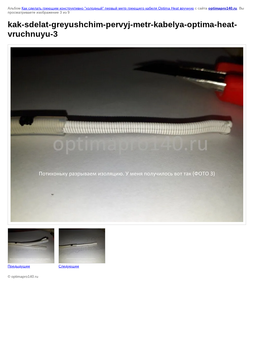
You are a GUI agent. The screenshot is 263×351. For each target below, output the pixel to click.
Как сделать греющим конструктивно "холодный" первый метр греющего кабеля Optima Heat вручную (108, 8)
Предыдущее (19, 266)
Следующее (69, 266)
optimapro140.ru (222, 8)
